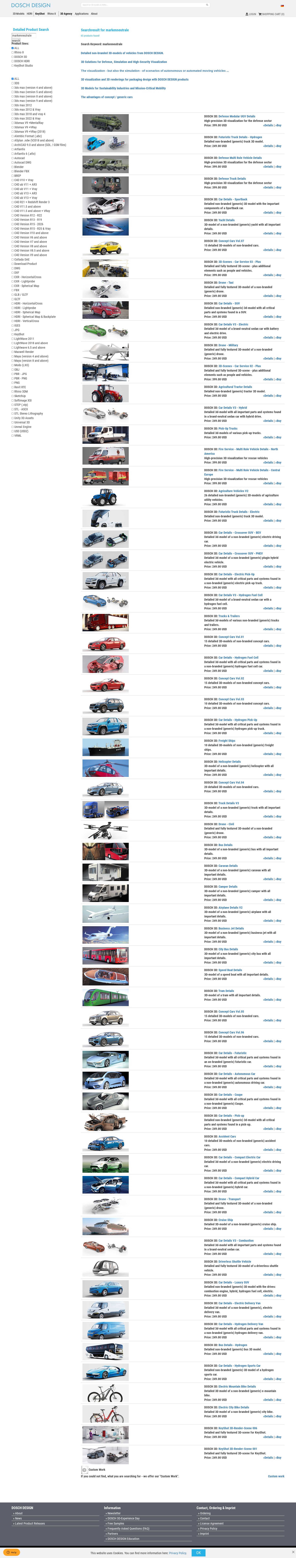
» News (17, 1518)
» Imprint (203, 1533)
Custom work (276, 1476)
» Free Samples (115, 1523)
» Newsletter (113, 1513)
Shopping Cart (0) (272, 14)
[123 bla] (207, 4)
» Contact (204, 1518)
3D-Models (18, 13)
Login (252, 14)
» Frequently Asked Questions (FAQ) (127, 1528)
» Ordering (204, 1513)
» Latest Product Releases (29, 1523)
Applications (81, 13)
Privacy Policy (177, 1553)
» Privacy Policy (207, 1528)
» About (18, 1513)
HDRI (29, 13)
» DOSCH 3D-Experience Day (123, 1518)
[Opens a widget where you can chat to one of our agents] (11, 1552)
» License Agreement (211, 1523)
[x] (293, 1551)
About (94, 13)
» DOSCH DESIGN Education (122, 1539)
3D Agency (66, 13)
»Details (268, 125)
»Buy (278, 125)
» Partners (112, 1533)
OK (198, 1552)
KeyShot (40, 13)
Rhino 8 (51, 13)
